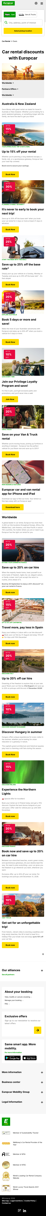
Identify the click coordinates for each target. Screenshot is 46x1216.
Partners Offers (9, 89)
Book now (10, 592)
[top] (43, 954)
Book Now (10, 174)
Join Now (10, 399)
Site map (5, 1201)
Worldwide (7, 83)
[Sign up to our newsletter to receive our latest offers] (37, 1030)
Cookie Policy (29, 1201)
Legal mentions (16, 1201)
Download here (13, 507)
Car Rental (6, 41)
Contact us (6, 1203)
